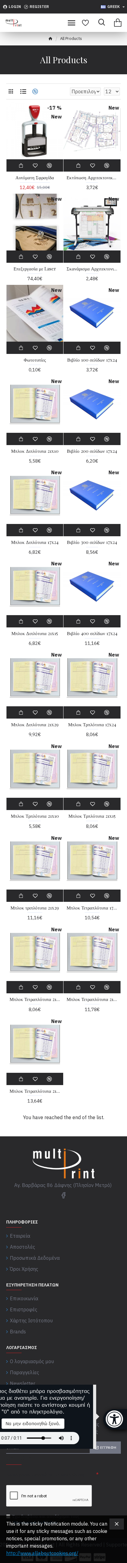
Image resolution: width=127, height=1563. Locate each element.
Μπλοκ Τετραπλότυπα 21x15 (92, 999)
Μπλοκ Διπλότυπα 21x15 (34, 633)
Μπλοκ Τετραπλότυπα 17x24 (92, 908)
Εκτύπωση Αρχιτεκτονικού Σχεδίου (92, 177)
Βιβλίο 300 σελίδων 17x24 (92, 542)
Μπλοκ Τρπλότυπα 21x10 (35, 816)
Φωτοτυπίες (35, 360)
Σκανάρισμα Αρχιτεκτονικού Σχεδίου (92, 269)
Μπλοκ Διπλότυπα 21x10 (35, 451)
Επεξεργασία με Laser (35, 269)
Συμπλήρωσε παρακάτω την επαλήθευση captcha (45, 1477)
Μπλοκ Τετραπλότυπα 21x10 (35, 999)
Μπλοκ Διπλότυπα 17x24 (35, 542)
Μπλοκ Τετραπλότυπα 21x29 (35, 1091)
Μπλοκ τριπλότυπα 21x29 (34, 908)
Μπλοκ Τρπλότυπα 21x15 (92, 816)
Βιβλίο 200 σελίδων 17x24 (92, 451)
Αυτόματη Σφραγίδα (34, 177)
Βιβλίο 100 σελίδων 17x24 (92, 360)
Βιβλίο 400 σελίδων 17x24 (92, 633)
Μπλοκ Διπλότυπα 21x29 (35, 724)
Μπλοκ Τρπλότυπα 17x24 (92, 724)
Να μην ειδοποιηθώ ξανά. (33, 1423)
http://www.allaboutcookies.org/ (42, 1553)
